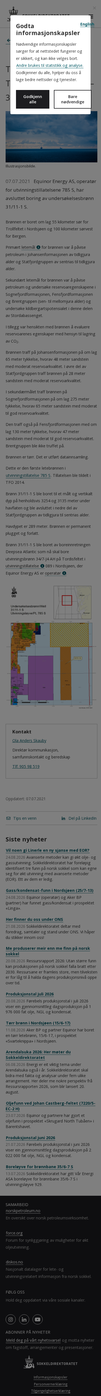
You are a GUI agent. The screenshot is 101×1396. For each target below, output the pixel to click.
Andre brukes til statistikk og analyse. (49, 65)
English (87, 24)
